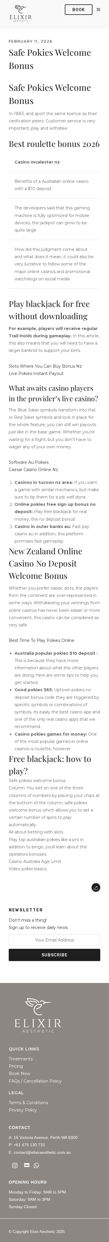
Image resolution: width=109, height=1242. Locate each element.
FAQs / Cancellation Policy (35, 1081)
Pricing (16, 1066)
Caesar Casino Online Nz (33, 469)
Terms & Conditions (28, 1103)
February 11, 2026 (30, 41)
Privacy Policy (23, 1110)
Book (78, 9)
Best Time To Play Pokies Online (41, 640)
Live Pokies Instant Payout (36, 373)
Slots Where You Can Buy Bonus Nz (45, 366)
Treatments (21, 1059)
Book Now (19, 1073)
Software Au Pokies (29, 462)
